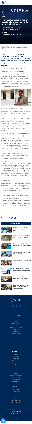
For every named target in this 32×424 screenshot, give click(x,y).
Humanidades (17, 35)
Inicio (2, 46)
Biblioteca (16, 354)
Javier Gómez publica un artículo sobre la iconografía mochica (21, 236)
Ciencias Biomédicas (16, 365)
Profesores (24, 31)
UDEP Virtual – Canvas (16, 402)
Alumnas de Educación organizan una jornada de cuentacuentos (22, 261)
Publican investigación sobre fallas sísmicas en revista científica (22, 244)
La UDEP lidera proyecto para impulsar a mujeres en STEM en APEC (21, 270)
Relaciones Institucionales (16, 375)
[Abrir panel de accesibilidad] (3, 420)
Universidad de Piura (17, 73)
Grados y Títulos (16, 369)
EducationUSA (16, 367)
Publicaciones (16, 373)
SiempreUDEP (5, 32)
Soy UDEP (16, 325)
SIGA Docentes (16, 398)
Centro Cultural (16, 358)
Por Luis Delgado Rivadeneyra (11, 27)
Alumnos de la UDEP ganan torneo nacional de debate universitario (20, 278)
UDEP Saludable (16, 379)
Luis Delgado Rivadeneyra (9, 68)
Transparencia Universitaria (16, 327)
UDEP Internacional (16, 377)
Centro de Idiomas (16, 363)
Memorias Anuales (16, 333)
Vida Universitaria (16, 381)
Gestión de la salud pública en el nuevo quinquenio (21, 252)
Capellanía (16, 356)
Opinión (18, 31)
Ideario (16, 321)
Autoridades (16, 331)
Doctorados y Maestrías (16, 342)
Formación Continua (16, 344)
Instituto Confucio (16, 371)
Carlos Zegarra (7, 35)
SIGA (16, 396)
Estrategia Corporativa (16, 323)
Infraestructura (16, 329)
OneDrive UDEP (16, 392)
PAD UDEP (16, 346)
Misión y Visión (16, 319)
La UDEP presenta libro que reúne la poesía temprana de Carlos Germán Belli (20, 286)
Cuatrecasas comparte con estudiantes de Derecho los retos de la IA (21, 229)
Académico (7, 46)
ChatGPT (10, 78)
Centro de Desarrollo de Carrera (16, 360)
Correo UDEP (16, 390)
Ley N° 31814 (22, 172)
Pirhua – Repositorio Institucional (16, 394)
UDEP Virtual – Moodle (16, 400)
